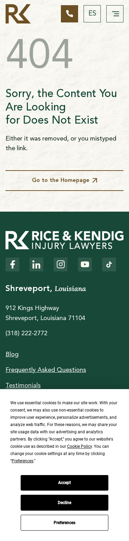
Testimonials (23, 386)
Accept (64, 482)
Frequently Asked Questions (46, 370)
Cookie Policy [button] (79, 446)
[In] (36, 264)
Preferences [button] (22, 460)
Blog (12, 354)
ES (92, 13)
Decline (64, 502)
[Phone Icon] (69, 13)
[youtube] (85, 264)
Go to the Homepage (60, 180)
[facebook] (12, 264)
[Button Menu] (114, 13)
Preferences (64, 522)
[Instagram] (60, 264)
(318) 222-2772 (26, 333)
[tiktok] (109, 264)
